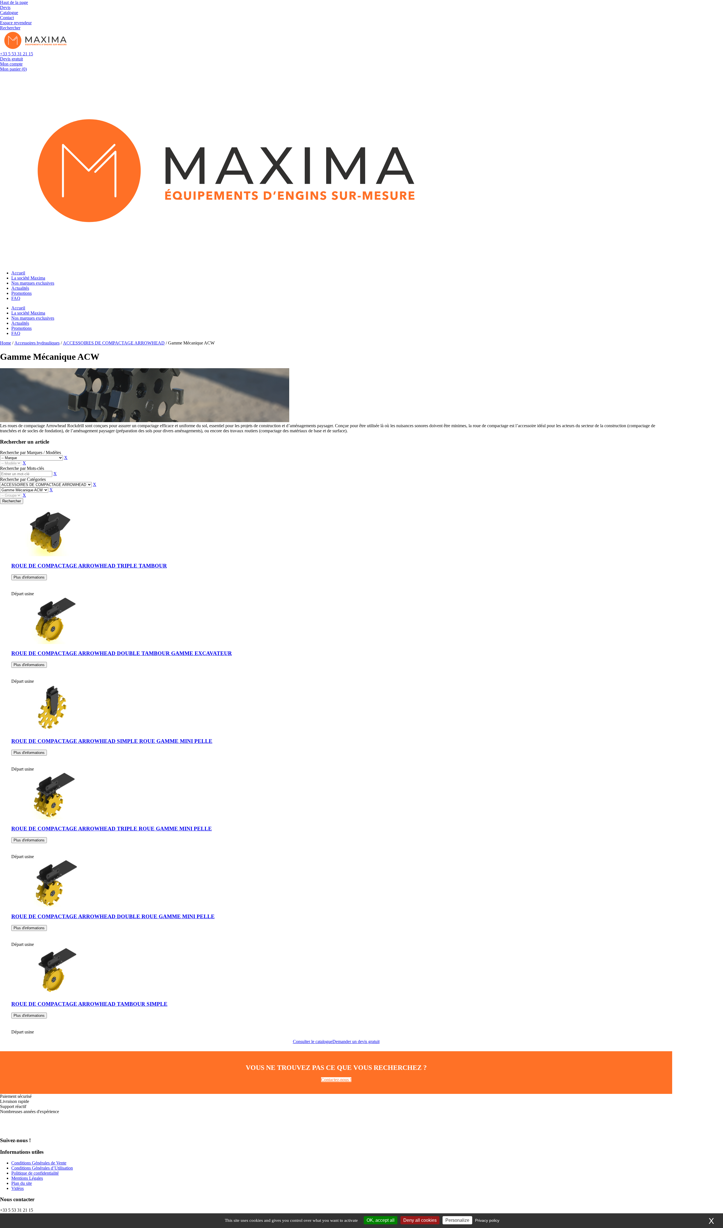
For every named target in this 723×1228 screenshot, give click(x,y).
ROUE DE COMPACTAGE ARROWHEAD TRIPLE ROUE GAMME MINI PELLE (111, 829)
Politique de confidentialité (35, 1173)
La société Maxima (28, 278)
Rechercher (11, 501)
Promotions (21, 293)
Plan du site (21, 1183)
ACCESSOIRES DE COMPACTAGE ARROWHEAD (114, 343)
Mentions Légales (27, 1178)
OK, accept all (381, 1220)
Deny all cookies (420, 1220)
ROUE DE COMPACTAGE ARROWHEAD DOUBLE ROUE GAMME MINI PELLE (113, 916)
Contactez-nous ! (336, 1079)
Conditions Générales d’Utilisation (42, 1168)
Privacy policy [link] (487, 1220)
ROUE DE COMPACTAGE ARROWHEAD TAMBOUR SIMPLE (89, 1004)
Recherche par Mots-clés (22, 468)
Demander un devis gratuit (356, 1041)
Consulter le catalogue (312, 1041)
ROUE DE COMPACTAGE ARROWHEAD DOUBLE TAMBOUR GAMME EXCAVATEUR (121, 653)
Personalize (457, 1220)
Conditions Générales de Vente (38, 1163)
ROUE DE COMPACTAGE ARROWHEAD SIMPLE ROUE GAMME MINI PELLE (111, 741)
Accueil (18, 273)
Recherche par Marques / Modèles (30, 452)
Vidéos (17, 1188)
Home (5, 343)
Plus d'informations (29, 577)
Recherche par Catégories (23, 479)
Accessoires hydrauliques (37, 343)
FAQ (15, 298)
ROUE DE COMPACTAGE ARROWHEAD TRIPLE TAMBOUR (89, 566)
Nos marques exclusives (32, 283)
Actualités (20, 288)
